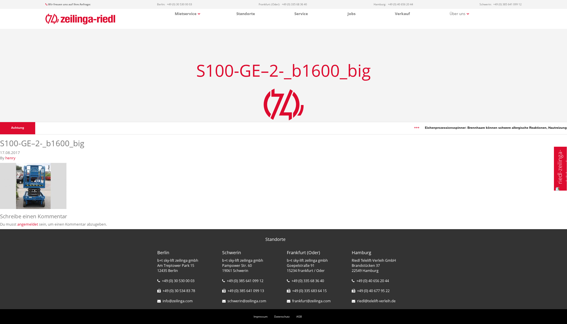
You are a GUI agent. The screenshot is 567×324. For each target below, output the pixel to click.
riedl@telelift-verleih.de (376, 301)
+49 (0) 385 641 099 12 (245, 280)
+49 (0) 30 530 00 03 (178, 280)
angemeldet (27, 224)
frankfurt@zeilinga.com (311, 301)
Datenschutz (282, 316)
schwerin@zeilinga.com (246, 301)
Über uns (457, 13)
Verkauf (402, 13)
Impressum (261, 316)
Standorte (245, 13)
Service (301, 13)
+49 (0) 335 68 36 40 (307, 280)
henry (10, 157)
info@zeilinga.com (178, 301)
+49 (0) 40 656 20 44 (372, 280)
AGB (299, 316)
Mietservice (185, 13)
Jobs (351, 13)
